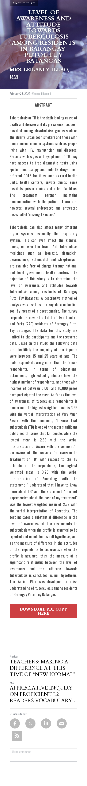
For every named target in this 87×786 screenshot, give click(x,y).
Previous (14, 656)
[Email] (62, 723)
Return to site (25, 3)
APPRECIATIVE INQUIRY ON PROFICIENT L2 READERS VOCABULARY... (43, 694)
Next (12, 682)
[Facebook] (15, 723)
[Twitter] (30, 723)
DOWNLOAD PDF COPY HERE (43, 611)
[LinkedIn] (46, 723)
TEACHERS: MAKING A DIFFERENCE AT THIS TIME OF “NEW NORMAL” (42, 668)
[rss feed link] (17, 736)
